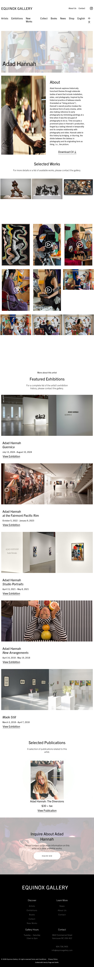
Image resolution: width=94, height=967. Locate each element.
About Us (72, 8)
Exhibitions (17, 18)
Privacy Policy (53, 959)
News (63, 18)
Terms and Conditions (38, 959)
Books (54, 18)
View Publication (47, 810)
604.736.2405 (62, 946)
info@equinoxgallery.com (62, 950)
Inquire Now (47, 856)
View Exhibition (11, 456)
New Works (29, 20)
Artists (4, 18)
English (81, 18)
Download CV (66, 151)
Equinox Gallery (16, 8)
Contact (82, 8)
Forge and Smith (53, 962)
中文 (89, 20)
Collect (44, 18)
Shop (71, 18)
